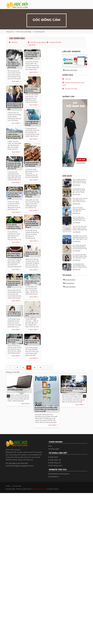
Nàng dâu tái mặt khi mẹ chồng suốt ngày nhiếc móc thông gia (31, 193)
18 (34, 367)
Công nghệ (54, 449)
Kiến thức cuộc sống (23, 32)
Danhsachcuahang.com (60, 474)
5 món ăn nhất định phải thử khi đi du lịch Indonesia (32, 164)
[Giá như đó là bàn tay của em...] (32, 84)
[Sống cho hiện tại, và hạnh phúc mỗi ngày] (32, 250)
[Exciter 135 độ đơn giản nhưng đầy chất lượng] (73, 384)
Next (84, 396)
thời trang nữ (55, 463)
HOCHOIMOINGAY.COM (39, 489)
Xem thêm (16, 81)
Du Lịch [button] (65, 10)
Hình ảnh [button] (74, 10)
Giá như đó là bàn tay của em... (31, 90)
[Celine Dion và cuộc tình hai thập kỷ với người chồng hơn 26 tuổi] (14, 96)
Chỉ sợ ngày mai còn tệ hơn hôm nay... (32, 282)
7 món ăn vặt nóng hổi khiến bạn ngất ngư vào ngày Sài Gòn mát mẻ (14, 165)
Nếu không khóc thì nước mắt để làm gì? (32, 342)
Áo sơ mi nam (70, 279)
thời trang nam (56, 465)
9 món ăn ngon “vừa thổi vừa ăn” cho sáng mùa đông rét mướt (14, 195)
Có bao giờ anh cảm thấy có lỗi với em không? (32, 123)
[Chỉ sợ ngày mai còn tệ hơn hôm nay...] (32, 279)
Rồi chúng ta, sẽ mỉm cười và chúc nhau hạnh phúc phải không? (13, 64)
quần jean (54, 457)
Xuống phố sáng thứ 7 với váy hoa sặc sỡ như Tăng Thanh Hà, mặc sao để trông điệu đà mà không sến (80, 193)
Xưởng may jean (71, 70)
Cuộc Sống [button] (35, 10)
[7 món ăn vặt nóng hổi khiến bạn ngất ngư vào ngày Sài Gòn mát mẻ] (14, 161)
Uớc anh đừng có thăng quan (13, 341)
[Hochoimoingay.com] (17, 4)
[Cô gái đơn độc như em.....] (32, 309)
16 (23, 367)
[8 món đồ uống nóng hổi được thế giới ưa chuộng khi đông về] (32, 220)
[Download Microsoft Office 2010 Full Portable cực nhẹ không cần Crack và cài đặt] (46, 393)
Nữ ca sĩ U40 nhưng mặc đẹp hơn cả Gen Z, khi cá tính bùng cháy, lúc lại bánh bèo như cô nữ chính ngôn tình (80, 202)
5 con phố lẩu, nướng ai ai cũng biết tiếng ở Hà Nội (14, 226)
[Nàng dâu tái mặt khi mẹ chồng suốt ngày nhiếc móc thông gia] (32, 189)
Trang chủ (10, 32)
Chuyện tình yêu (55, 42)
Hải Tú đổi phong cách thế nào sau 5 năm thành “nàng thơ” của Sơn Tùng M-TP (79, 183)
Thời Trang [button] (46, 10)
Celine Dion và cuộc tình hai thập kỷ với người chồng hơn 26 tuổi (14, 106)
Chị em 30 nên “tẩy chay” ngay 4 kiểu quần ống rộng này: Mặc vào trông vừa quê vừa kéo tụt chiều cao (80, 230)
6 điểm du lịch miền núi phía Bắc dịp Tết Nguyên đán (14, 136)
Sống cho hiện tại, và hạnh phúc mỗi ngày (31, 254)
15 (17, 367)
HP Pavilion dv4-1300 (14, 390)
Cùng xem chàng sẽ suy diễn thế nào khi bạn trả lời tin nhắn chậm (32, 55)
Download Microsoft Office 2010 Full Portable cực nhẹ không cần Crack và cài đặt (46, 409)
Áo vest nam (69, 283)
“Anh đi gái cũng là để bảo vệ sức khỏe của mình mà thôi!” (14, 313)
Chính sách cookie (16, 486)
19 (40, 367)
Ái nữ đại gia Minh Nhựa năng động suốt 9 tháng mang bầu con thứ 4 (80, 247)
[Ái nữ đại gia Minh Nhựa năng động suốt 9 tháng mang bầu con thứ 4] (66, 250)
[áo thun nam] (74, 133)
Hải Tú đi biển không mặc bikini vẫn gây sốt (79, 209)
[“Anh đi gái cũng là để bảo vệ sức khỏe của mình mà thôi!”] (14, 310)
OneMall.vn (54, 476)
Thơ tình (14, 42)
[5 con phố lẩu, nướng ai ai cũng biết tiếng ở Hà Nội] (14, 222)
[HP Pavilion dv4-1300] (19, 384)
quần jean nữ (55, 460)
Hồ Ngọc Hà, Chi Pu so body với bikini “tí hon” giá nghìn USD (80, 237)
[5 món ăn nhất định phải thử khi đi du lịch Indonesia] (32, 154)
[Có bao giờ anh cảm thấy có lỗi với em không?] (32, 117)
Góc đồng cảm (39, 32)
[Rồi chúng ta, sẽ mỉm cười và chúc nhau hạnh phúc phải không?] (14, 57)
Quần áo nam (70, 287)
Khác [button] (82, 10)
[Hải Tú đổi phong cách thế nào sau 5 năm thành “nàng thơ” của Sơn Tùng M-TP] (66, 184)
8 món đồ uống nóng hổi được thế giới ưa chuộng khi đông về (31, 224)
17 (29, 367)
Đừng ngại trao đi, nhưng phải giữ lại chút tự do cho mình (13, 284)
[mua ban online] (74, 60)
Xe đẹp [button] (26, 10)
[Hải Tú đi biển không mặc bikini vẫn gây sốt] (66, 212)
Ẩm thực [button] (57, 10)
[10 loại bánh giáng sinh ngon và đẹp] (14, 252)
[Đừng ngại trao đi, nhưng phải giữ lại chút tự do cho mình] (14, 279)
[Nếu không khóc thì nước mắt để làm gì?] (32, 339)
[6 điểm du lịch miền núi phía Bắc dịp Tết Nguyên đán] (14, 133)
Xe (51, 446)
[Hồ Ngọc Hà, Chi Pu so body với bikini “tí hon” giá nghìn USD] (66, 240)
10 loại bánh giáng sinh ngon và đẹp (13, 254)
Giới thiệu (8, 486)
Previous (8, 396)
